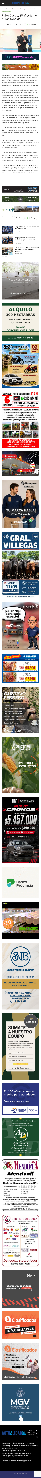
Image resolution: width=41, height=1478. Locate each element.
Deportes (8, 9)
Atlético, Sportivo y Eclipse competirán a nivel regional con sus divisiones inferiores (27, 249)
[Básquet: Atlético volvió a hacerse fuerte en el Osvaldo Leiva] (7, 230)
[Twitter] (37, 1437)
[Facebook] (36, 1430)
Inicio (3, 9)
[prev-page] (3, 257)
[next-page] (6, 257)
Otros (9, 11)
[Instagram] (36, 1434)
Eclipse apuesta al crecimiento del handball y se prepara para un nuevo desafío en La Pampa (25, 239)
